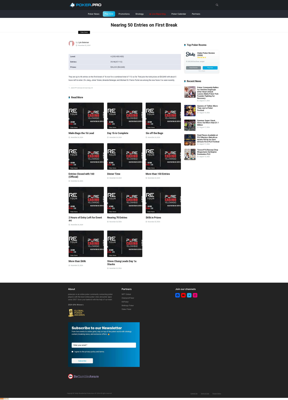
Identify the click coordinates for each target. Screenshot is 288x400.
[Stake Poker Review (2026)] (190, 56)
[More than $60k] (86, 244)
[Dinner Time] (124, 156)
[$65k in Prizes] (163, 200)
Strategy (139, 14)
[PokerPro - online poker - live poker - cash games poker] (85, 5)
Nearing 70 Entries (117, 217)
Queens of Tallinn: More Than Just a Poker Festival (207, 108)
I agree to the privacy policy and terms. (89, 352)
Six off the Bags (154, 133)
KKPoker (125, 302)
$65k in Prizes (153, 217)
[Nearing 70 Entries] (124, 200)
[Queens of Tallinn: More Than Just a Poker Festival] (190, 116)
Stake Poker (126, 309)
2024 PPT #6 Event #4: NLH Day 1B (81, 88)
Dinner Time (113, 173)
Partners (196, 14)
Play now (109, 14)
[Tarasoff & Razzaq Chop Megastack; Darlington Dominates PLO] (190, 159)
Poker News (93, 14)
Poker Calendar (178, 14)
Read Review (193, 68)
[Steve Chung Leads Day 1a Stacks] (124, 244)
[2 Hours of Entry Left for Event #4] (86, 200)
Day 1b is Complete (117, 133)
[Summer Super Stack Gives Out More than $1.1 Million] (190, 130)
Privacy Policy (217, 393)
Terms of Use (205, 393)
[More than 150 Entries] (163, 156)
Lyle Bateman (83, 42)
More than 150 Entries (158, 173)
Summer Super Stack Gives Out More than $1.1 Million (208, 123)
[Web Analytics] (4, 399)
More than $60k (77, 261)
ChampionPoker (128, 298)
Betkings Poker (128, 305)
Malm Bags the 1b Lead (81, 133)
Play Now (210, 68)
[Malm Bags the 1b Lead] (86, 116)
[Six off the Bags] (163, 116)
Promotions (124, 14)
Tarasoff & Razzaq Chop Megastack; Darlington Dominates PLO (207, 152)
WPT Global (126, 294)
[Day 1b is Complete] (124, 116)
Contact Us (193, 393)
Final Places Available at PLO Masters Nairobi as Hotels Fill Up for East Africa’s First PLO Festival (208, 138)
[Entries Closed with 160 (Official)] (86, 156)
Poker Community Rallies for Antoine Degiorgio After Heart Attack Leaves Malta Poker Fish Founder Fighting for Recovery (208, 92)
